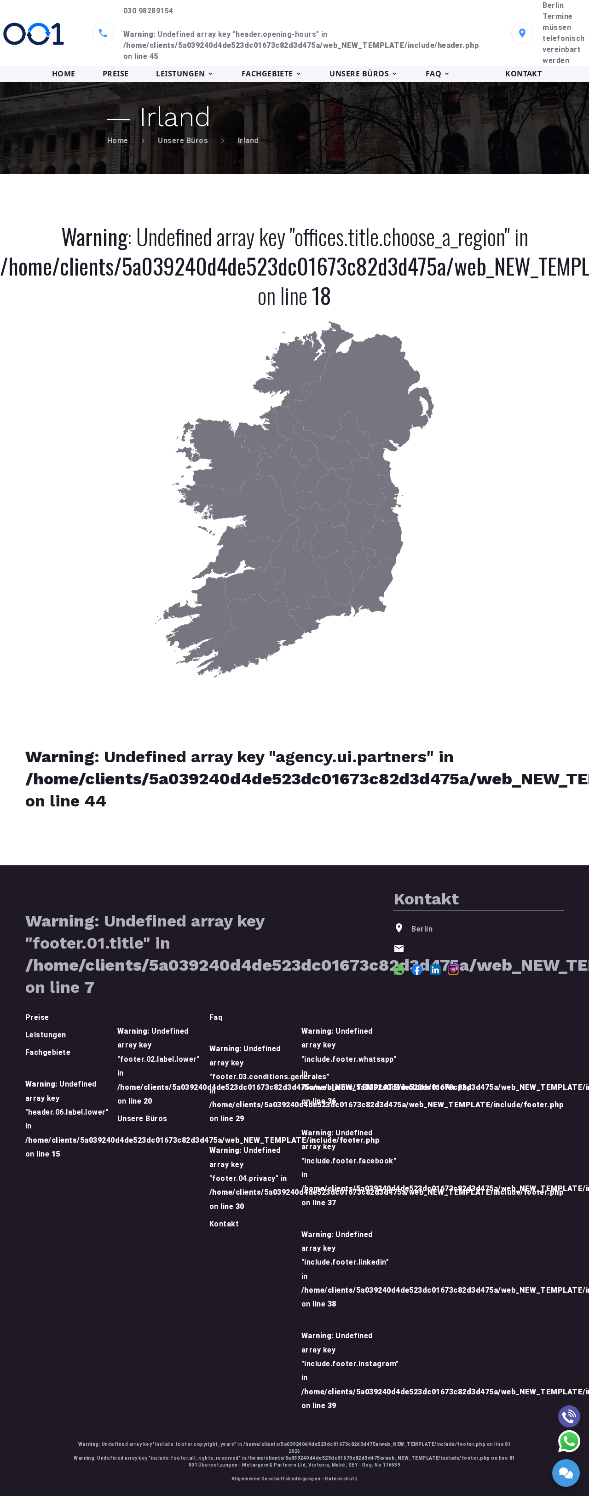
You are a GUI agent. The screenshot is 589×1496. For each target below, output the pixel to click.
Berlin (553, 5)
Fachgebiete (47, 1052)
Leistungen (45, 1034)
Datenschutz (341, 1478)
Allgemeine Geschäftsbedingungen (276, 1478)
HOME (63, 74)
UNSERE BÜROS (359, 74)
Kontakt (224, 1224)
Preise (37, 1017)
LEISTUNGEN (180, 74)
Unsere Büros (183, 140)
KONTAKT (523, 74)
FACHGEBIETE (267, 74)
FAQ (433, 74)
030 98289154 (148, 10)
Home (117, 140)
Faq (215, 1017)
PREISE (116, 74)
